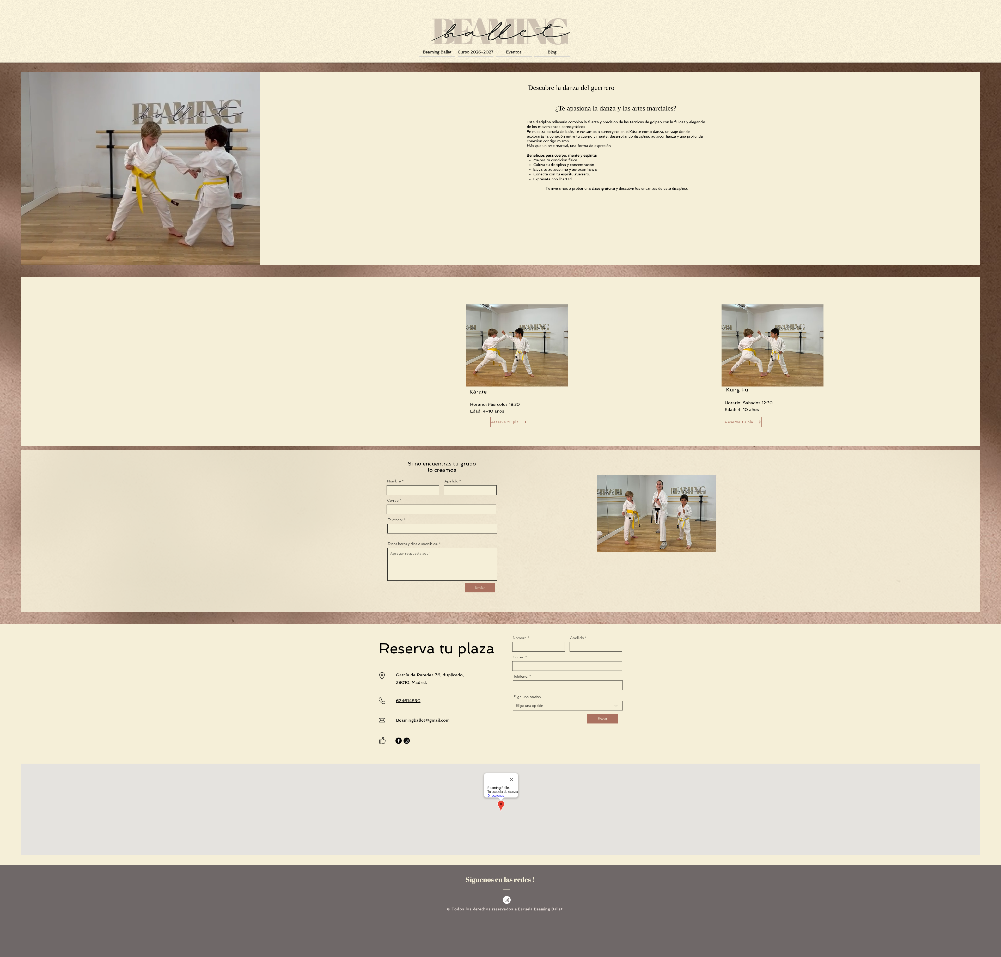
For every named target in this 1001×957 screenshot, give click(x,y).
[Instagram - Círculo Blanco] (507, 900)
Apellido (451, 481)
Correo (393, 500)
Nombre (394, 481)
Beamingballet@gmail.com (422, 720)
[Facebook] (398, 741)
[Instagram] (407, 741)
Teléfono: (395, 520)
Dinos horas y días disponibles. (413, 543)
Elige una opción (527, 696)
